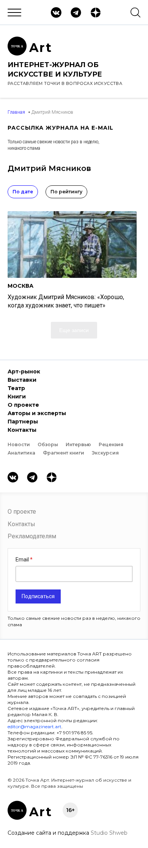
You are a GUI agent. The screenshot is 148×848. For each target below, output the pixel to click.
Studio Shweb (109, 832)
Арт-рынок (24, 371)
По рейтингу (66, 191)
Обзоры (48, 444)
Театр (16, 388)
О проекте (23, 404)
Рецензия (111, 444)
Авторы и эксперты (37, 413)
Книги (17, 396)
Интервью (78, 444)
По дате (23, 191)
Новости (19, 444)
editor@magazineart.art (34, 726)
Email (23, 559)
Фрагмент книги (63, 453)
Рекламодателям (32, 536)
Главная (16, 112)
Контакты (22, 429)
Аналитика (21, 453)
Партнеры (23, 421)
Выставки (22, 379)
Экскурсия (105, 453)
